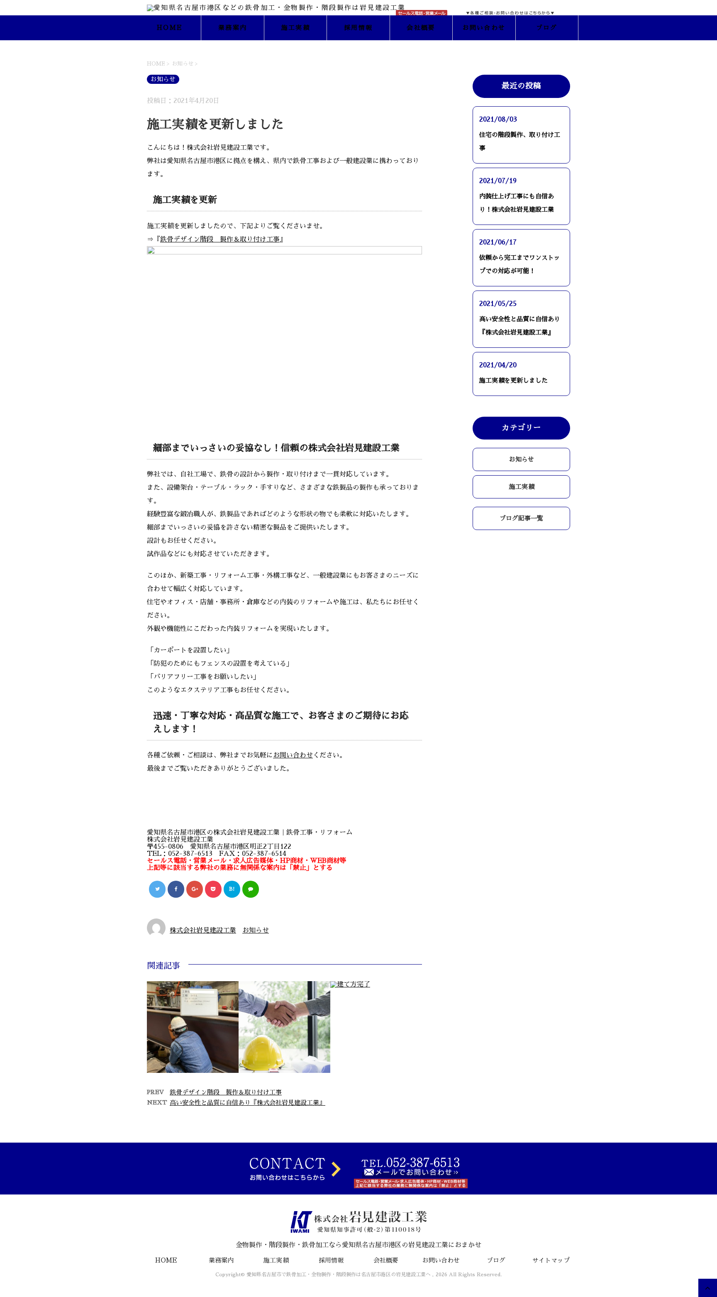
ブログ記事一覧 (521, 518)
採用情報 (358, 27)
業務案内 (232, 27)
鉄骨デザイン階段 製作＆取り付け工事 (220, 239)
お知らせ (255, 930)
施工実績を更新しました (513, 380)
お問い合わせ (484, 27)
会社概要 (421, 27)
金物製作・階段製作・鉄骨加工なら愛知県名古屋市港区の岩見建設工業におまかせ (358, 1245)
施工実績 (295, 27)
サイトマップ (551, 1260)
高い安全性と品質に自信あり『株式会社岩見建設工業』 (247, 1102)
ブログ (547, 27)
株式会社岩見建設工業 (203, 930)
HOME (170, 27)
